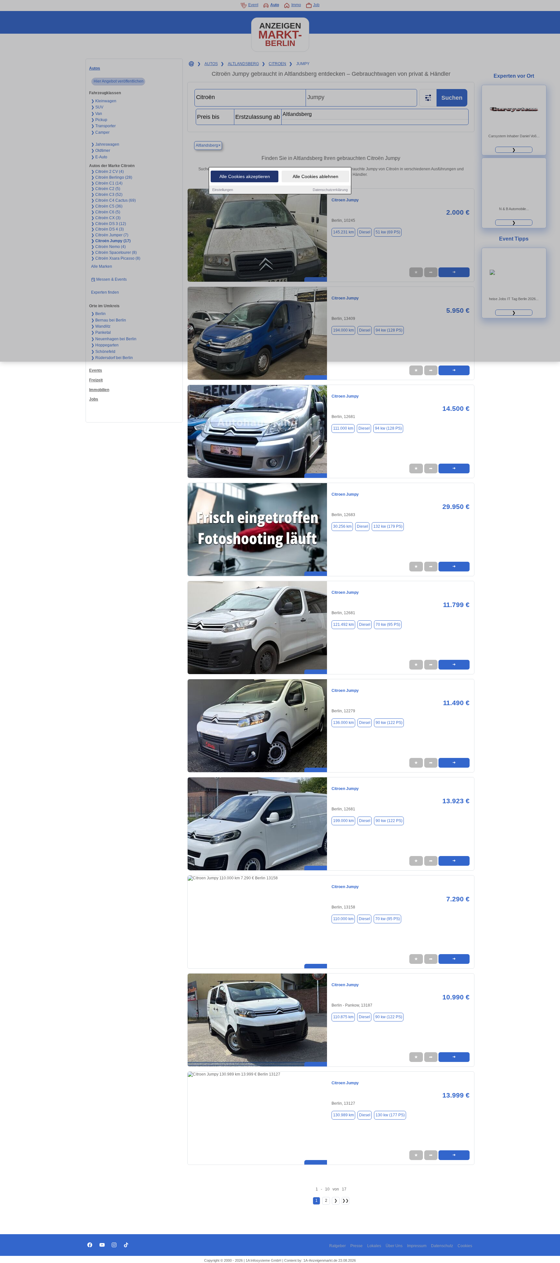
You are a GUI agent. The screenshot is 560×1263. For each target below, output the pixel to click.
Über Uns (394, 1246)
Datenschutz (442, 1246)
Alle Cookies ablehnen (315, 176)
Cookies (465, 1246)
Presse (356, 1246)
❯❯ (345, 1200)
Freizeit (96, 380)
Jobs (93, 399)
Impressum (416, 1246)
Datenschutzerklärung (330, 190)
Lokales (374, 1246)
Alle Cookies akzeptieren (244, 176)
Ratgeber (337, 1246)
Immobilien (99, 390)
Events (95, 370)
